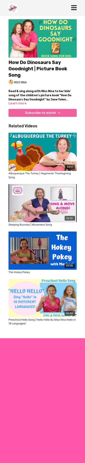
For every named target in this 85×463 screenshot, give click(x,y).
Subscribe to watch (40, 113)
